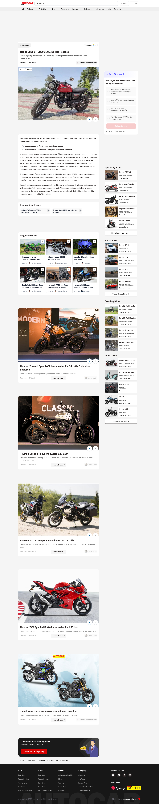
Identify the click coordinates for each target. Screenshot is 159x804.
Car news (21, 787)
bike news (31, 760)
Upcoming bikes (43, 779)
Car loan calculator (25, 791)
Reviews (64, 9)
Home (22, 760)
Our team (81, 779)
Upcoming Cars (23, 779)
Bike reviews (42, 783)
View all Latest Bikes (120, 421)
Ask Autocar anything (65, 775)
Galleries (87, 9)
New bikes (41, 775)
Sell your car (100, 9)
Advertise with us (84, 791)
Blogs (60, 779)
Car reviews (22, 783)
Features (75, 9)
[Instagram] (119, 775)
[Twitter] (130, 775)
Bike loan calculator (45, 791)
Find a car (30, 9)
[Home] (23, 9)
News (53, 9)
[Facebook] (124, 775)
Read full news (57, 378)
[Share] (95, 119)
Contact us (62, 787)
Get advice (117, 9)
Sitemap (61, 783)
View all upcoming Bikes (119, 233)
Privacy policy (83, 783)
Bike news (41, 787)
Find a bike (42, 9)
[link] (111, 175)
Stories (109, 9)
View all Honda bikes (119, 294)
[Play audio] (89, 119)
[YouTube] (113, 775)
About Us (81, 775)
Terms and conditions (86, 787)
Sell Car (61, 791)
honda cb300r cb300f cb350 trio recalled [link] (53, 760)
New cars (21, 775)
